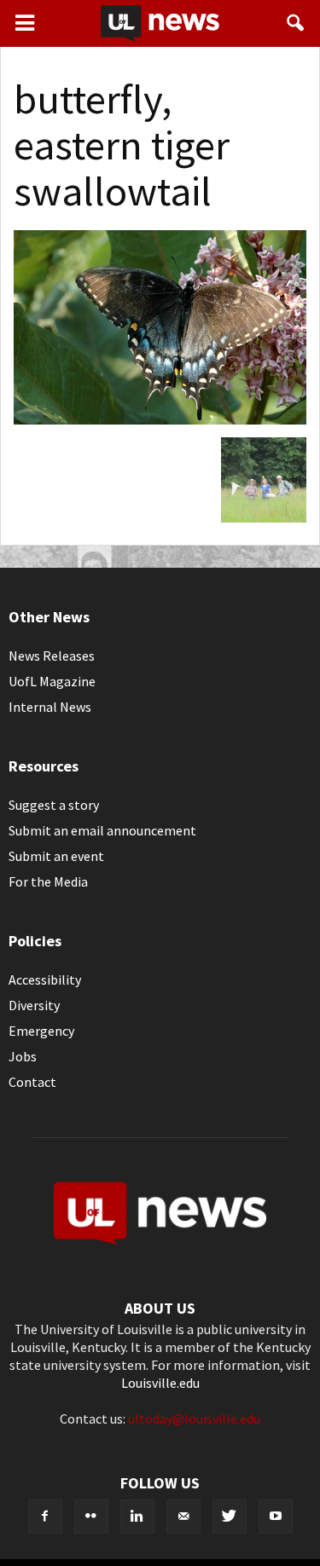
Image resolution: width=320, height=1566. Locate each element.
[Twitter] (229, 1517)
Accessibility (45, 979)
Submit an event (56, 855)
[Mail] (183, 1517)
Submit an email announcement (102, 830)
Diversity (34, 1005)
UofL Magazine (52, 681)
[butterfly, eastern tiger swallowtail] (160, 419)
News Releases (52, 655)
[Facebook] (45, 1517)
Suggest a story (54, 804)
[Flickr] (91, 1517)
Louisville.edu (160, 1382)
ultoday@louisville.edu (194, 1418)
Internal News (50, 706)
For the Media (48, 881)
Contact (32, 1081)
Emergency (41, 1030)
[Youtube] (276, 1517)
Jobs (23, 1056)
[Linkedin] (137, 1517)
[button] (296, 23)
